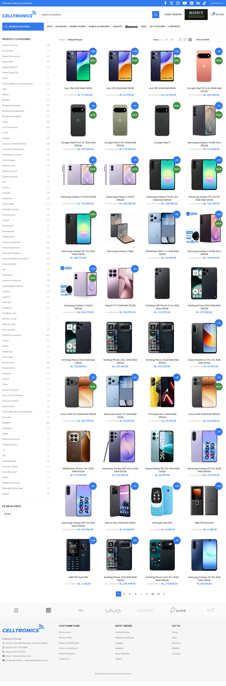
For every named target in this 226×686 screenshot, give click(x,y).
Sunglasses (7, 428)
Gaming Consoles (10, 209)
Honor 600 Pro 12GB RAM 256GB (78, 414)
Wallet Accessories (11, 482)
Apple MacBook (10, 67)
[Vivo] (113, 610)
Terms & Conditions (68, 648)
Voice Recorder (9, 472)
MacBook (6, 307)
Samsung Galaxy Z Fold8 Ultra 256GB (204, 144)
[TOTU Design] (210, 610)
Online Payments (67, 653)
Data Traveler (8, 160)
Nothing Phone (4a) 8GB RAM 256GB (162, 361)
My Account (65, 632)
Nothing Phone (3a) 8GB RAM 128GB (78, 361)
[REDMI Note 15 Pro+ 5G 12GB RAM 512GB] (78, 446)
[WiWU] (48, 610)
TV (3, 450)
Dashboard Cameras (12, 154)
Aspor (5, 78)
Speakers (6, 422)
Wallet (5, 477)
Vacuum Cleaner (10, 466)
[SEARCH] (155, 14)
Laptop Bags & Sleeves (12, 286)
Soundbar (7, 417)
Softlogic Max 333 (162, 522)
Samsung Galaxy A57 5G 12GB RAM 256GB (204, 470)
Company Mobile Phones (14, 143)
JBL (4, 269)
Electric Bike (8, 204)
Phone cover (8, 362)
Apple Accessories (11, 56)
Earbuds (6, 192)
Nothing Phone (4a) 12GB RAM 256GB (120, 361)
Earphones (7, 198)
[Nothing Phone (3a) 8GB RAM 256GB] (204, 283)
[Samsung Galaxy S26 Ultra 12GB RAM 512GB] (120, 446)
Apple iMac (7, 61)
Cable (5, 121)
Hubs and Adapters (11, 253)
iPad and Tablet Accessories (15, 258)
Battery (5, 94)
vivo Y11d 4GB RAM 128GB (78, 88)
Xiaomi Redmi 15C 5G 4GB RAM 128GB (162, 470)
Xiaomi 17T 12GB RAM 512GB (120, 305)
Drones (5, 187)
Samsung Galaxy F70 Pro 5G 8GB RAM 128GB (204, 198)
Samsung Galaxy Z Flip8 (120, 251)
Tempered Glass (9, 444)
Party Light (7, 357)
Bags (4, 89)
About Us (176, 643)
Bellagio (6, 100)
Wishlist (176, 648)
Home (62, 39)
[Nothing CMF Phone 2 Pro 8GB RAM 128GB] (162, 283)
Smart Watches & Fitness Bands (17, 411)
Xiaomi (5, 493)
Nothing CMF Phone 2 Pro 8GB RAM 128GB (162, 307)
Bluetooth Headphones (13, 111)
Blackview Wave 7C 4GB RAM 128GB (162, 253)
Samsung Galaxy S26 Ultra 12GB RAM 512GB (120, 470)
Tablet (5, 433)
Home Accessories (11, 242)
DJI (4, 182)
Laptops (6, 291)
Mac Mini (6, 302)
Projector (7, 373)
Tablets (118, 658)
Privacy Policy (66, 637)
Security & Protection (12, 395)
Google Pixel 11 (162, 142)
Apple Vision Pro (10, 72)
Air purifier (7, 50)
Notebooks (7, 351)
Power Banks (8, 368)
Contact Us (64, 658)
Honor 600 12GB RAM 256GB (204, 414)
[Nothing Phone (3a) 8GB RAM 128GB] (78, 337)
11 (158, 594)
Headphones (8, 236)
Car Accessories (10, 127)
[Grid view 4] (190, 40)
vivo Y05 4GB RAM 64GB (162, 88)
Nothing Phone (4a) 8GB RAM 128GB (120, 579)
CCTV (5, 132)
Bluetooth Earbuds (11, 105)
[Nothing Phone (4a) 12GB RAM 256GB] (120, 337)
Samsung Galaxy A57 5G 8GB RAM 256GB (78, 524)
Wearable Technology (12, 488)
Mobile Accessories (11, 335)
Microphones (8, 329)
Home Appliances (10, 247)
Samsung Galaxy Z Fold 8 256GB (120, 198)
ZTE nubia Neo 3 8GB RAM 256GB (162, 416)
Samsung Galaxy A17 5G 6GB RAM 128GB (204, 579)
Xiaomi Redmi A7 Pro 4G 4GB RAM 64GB (204, 361)
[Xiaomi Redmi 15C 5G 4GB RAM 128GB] (162, 446)
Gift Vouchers (9, 214)
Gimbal (5, 220)
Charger (6, 138)
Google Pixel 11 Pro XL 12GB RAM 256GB (78, 144)
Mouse (5, 340)
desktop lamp (8, 165)
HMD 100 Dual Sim (204, 522)
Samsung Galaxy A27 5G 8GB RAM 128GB (78, 253)
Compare (176, 653)
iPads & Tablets (9, 264)
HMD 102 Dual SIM (78, 577)
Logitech (6, 297)
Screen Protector (10, 389)
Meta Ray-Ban (9, 324)
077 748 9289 (20, 647)
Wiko (80, 610)
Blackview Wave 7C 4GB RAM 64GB (120, 416)
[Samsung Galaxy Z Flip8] (120, 228)
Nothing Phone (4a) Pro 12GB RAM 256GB (162, 579)
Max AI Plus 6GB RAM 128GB (120, 522)
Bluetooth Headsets (11, 116)
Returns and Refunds (69, 643)
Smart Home (8, 406)
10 (152, 594)
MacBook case (9, 313)
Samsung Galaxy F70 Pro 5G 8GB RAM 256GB (162, 198)
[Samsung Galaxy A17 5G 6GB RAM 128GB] (204, 555)
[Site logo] (19, 14)
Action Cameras (10, 45)
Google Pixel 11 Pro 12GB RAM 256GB (120, 144)
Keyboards (7, 275)
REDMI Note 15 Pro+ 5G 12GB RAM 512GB (78, 470)
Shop (174, 637)
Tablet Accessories (11, 439)
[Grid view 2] (180, 40)
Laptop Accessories (11, 280)
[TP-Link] (177, 610)
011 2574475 (19, 651)
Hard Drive (7, 225)
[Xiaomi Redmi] (16, 610)
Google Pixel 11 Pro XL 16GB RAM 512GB (204, 90)
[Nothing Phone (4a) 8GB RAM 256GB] (162, 337)
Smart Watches (122, 653)
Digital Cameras (10, 176)
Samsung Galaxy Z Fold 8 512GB (78, 196)
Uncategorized (9, 461)
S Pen (5, 384)
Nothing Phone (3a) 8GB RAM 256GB (204, 307)
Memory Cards (9, 318)
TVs (4, 455)
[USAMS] (145, 610)
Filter (7, 514)
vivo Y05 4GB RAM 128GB (120, 88)
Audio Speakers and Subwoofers (17, 83)
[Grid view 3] (185, 40)
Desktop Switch (9, 171)
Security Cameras (10, 400)
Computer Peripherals (13, 149)
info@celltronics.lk (22, 656)
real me (5, 379)
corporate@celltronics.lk (36, 660)
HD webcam (8, 231)
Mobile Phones (122, 632)
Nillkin (5, 346)
